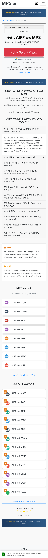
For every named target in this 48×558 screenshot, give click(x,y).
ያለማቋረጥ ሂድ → (24, 31)
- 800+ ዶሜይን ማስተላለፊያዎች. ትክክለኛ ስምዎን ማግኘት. (24, 523)
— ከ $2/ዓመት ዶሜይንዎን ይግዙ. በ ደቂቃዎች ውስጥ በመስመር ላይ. (24, 13)
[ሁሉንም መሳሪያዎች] (37, 3)
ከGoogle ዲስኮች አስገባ (25, 59)
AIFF (12, 20)
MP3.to (5, 20)
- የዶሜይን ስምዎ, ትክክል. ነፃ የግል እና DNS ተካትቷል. (24, 82)
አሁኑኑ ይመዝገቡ (24, 72)
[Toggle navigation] (43, 3)
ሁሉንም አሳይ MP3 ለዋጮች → (24, 375)
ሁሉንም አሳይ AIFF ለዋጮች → (24, 501)
